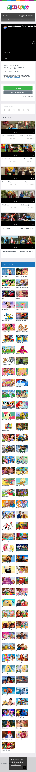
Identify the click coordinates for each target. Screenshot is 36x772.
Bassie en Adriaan (19, 20)
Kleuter (10, 20)
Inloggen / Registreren (26, 16)
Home (4, 20)
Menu (6, 16)
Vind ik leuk (18, 88)
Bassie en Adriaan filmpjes (13, 77)
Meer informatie (16, 765)
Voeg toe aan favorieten (18, 92)
